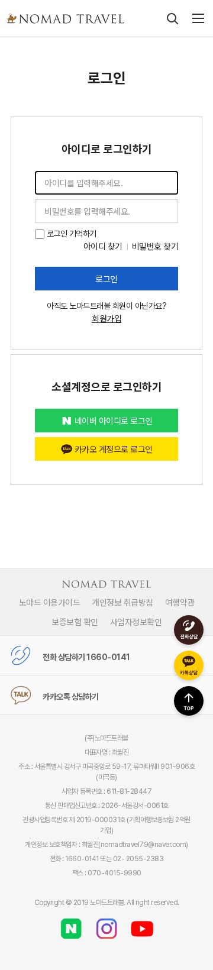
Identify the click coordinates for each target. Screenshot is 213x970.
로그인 (106, 278)
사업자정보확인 (136, 622)
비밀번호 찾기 (155, 246)
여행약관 (180, 602)
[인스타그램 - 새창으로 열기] (106, 924)
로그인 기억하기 (70, 233)
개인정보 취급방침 (122, 602)
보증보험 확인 (74, 622)
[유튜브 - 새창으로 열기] (142, 924)
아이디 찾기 (102, 246)
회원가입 (106, 318)
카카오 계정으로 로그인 (114, 449)
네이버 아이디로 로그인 (114, 420)
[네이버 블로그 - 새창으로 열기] (71, 924)
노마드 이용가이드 (49, 602)
